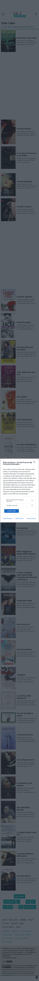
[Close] (35, 463)
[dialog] (19, 490)
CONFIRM (11, 511)
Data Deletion (7, 518)
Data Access (19, 518)
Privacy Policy (31, 518)
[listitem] (19, 500)
